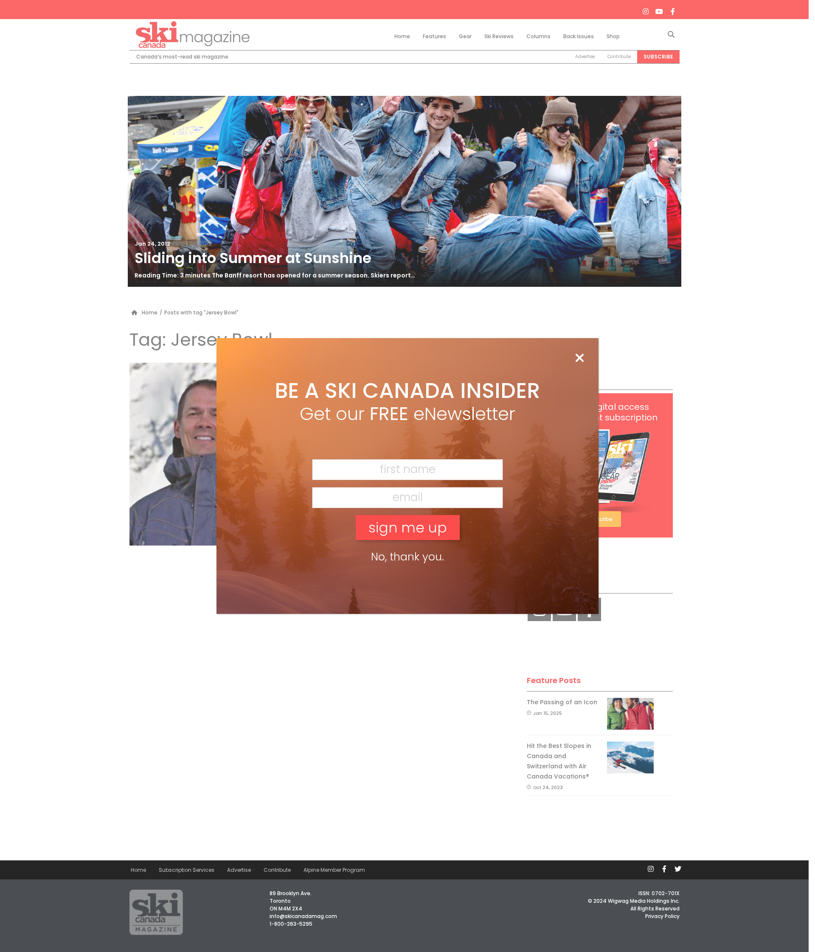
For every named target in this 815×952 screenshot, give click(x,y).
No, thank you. (407, 556)
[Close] (579, 358)
